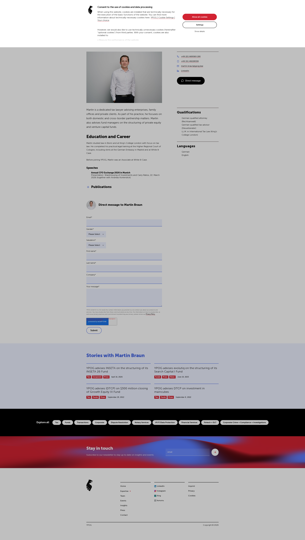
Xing (159, 496)
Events (123, 501)
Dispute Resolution (119, 423)
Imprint (191, 486)
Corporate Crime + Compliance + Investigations (244, 423)
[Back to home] (89, 485)
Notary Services (142, 423)
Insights (123, 506)
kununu (160, 501)
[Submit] (215, 452)
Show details (200, 31)
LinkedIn (185, 71)
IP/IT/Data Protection (165, 423)
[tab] (152, 187)
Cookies (191, 496)
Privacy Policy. (150, 314)
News (172, 377)
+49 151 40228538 (190, 61)
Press (106, 377)
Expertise (124, 491)
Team (122, 496)
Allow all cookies (199, 17)
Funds (157, 377)
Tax (88, 377)
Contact (124, 515)
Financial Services (189, 423)
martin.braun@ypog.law (192, 66)
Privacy (191, 491)
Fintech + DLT (210, 423)
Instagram (161, 491)
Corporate (97, 377)
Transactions (82, 423)
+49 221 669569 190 (191, 57)
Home (123, 486)
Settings (199, 25)
